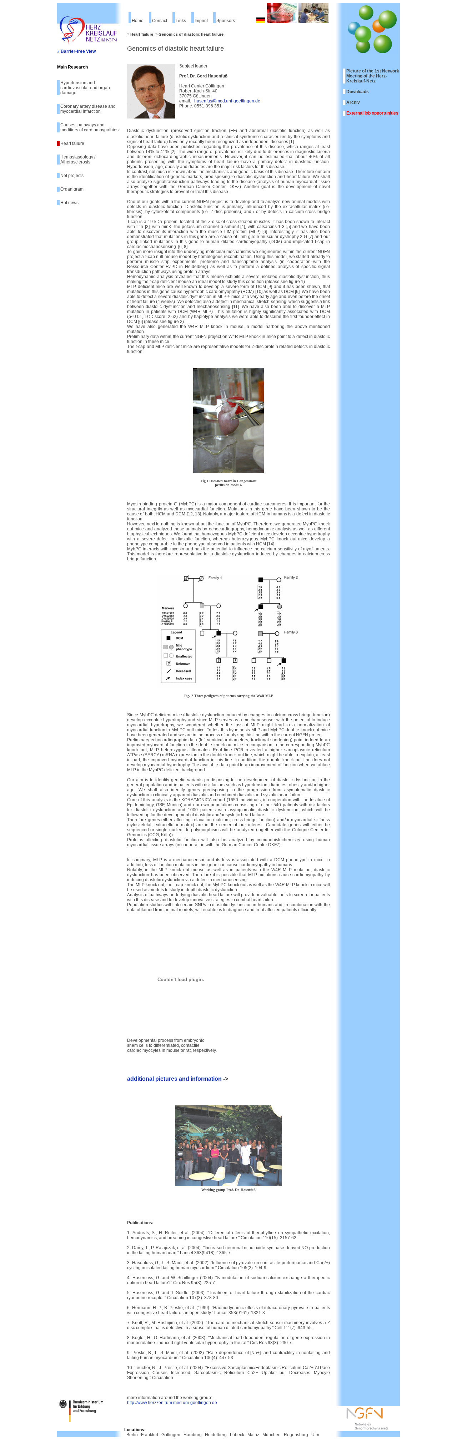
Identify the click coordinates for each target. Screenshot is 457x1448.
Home (138, 20)
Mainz (253, 1434)
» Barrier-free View (76, 51)
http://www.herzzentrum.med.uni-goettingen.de (172, 1402)
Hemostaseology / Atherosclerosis (77, 160)
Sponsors (225, 20)
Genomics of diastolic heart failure (191, 34)
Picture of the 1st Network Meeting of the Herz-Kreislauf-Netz (372, 76)
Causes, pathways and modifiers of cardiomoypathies (89, 127)
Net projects (72, 175)
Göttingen (170, 1434)
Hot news (69, 202)
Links (181, 20)
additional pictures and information (174, 1079)
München (271, 1434)
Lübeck (237, 1434)
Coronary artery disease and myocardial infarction (88, 109)
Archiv (353, 102)
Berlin (132, 1434)
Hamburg (193, 1434)
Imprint (201, 20)
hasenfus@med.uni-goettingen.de (227, 101)
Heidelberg (216, 1434)
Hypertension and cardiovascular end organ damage (85, 87)
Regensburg (296, 1434)
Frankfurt (149, 1434)
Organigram (72, 189)
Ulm (315, 1434)
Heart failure (72, 143)
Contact (159, 20)
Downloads (357, 91)
